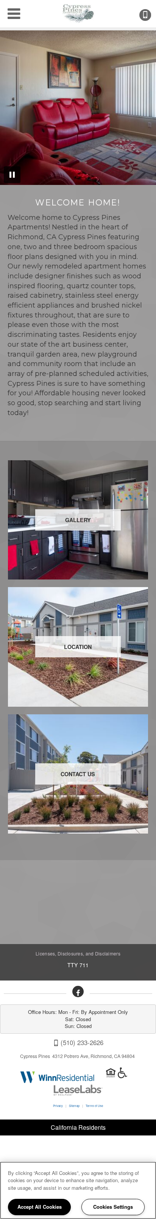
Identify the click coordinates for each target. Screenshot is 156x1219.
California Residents (78, 1127)
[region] (78, 1190)
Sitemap (74, 1106)
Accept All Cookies (39, 1206)
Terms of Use (94, 1106)
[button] (78, 991)
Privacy (58, 1106)
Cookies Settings (113, 1206)
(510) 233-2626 (150, 15)
